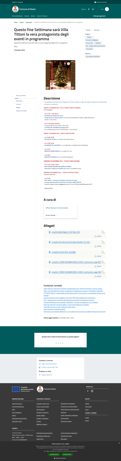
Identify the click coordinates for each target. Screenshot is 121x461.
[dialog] (60, 451)
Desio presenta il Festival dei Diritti (54, 309)
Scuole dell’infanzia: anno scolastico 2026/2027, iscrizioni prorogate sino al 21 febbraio (71, 302)
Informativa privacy (66, 436)
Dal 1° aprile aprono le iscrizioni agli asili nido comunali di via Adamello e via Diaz (69, 300)
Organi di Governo (17, 404)
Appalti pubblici (40, 415)
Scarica (99, 236)
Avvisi (87, 410)
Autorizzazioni (65, 418)
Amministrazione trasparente (69, 433)
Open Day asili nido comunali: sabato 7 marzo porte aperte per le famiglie (66, 305)
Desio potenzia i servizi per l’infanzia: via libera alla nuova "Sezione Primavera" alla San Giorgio (73, 289)
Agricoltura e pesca (66, 421)
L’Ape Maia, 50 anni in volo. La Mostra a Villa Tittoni (59, 307)
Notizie (87, 404)
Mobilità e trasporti (41, 424)
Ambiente (63, 412)
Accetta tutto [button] (54, 454)
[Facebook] (88, 9)
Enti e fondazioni (16, 413)
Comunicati (29, 22)
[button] (60, 458)
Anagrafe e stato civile (42, 404)
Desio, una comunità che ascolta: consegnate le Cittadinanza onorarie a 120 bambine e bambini (73, 291)
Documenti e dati (17, 421)
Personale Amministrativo (19, 418)
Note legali (64, 439)
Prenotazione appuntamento (44, 433)
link (76, 451)
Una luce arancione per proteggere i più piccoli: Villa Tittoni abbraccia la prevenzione (69, 298)
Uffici (13, 410)
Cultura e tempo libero (42, 407)
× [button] (119, 443)
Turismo (38, 421)
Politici (14, 415)
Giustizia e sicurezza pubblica (69, 407)
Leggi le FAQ (39, 439)
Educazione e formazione (68, 404)
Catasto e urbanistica (42, 418)
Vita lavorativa (40, 410)
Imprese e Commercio (42, 413)
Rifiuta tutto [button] (67, 454)
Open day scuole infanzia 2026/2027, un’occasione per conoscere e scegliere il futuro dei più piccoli (74, 311)
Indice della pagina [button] (21, 95)
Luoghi (87, 418)
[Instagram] (92, 9)
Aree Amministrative (18, 407)
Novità (21, 22)
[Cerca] (107, 9)
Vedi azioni (96, 30)
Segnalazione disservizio (43, 436)
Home (15, 22)
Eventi (87, 421)
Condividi (88, 30)
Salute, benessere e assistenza (69, 415)
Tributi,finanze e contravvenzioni (70, 409)
